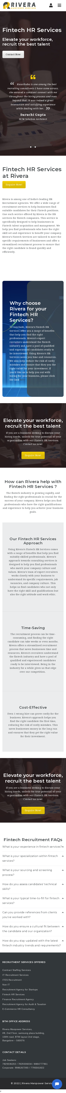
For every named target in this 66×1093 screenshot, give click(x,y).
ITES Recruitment (12, 980)
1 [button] (31, 147)
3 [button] (35, 147)
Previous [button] (3, 112)
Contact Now (13, 54)
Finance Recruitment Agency (18, 999)
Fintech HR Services (13, 994)
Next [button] (62, 112)
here (22, 379)
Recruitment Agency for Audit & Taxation (24, 1004)
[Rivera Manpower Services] (19, 5)
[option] (33, 97)
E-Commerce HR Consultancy (18, 1009)
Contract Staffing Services (16, 970)
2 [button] (33, 147)
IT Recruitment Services (15, 975)
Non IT (6, 984)
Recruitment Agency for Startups (20, 989)
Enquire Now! (14, 184)
